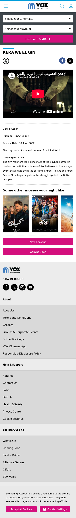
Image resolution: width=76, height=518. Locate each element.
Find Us (7, 397)
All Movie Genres (14, 462)
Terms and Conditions (17, 317)
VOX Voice (9, 476)
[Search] (62, 6)
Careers (8, 325)
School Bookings (13, 339)
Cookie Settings (13, 418)
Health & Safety (13, 404)
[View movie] (16, 213)
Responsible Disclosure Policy (22, 353)
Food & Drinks (11, 455)
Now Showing (38, 242)
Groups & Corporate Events (20, 332)
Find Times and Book (38, 39)
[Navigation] (6, 6)
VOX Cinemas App (14, 346)
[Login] (71, 6)
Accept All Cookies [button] (21, 509)
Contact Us (10, 383)
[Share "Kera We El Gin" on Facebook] (62, 60)
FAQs (6, 390)
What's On (9, 441)
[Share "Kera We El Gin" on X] (70, 61)
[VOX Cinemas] (38, 6)
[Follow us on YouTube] (30, 287)
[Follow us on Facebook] (6, 287)
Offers (7, 469)
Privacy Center (12, 411)
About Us (9, 310)
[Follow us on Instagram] (22, 287)
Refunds (8, 375)
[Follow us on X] (14, 287)
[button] (55, 509)
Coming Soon (38, 251)
